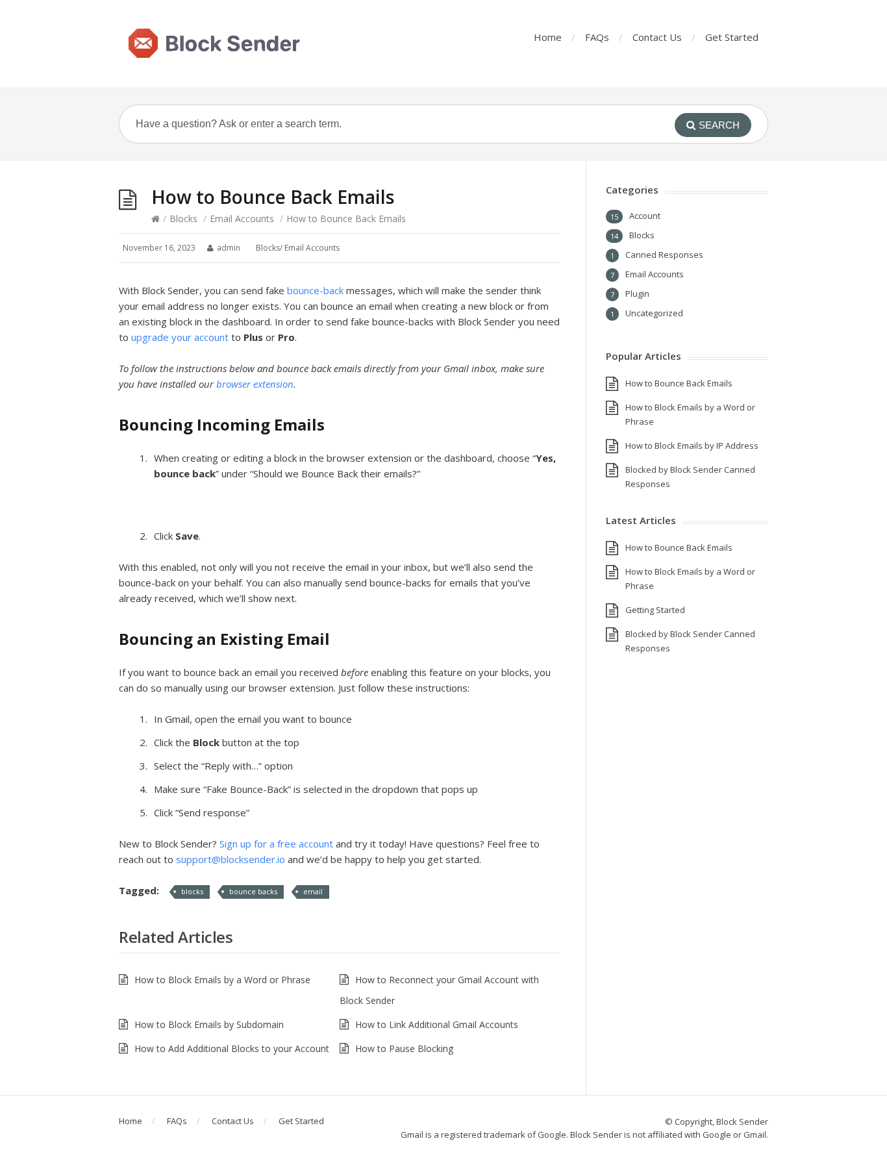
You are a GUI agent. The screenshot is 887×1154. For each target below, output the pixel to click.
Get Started (731, 37)
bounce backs (253, 891)
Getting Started (655, 610)
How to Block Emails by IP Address (691, 445)
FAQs (597, 37)
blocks (192, 891)
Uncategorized (654, 313)
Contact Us (657, 37)
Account (644, 215)
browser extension (255, 383)
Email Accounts (242, 218)
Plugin (637, 293)
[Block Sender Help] (215, 44)
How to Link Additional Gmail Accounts (436, 1024)
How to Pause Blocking (404, 1048)
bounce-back (315, 290)
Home (548, 37)
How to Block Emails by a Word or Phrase (222, 979)
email (313, 891)
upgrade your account (180, 337)
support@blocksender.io (230, 859)
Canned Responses (664, 254)
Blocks (183, 218)
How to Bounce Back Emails (678, 383)
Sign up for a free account (276, 843)
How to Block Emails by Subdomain (209, 1024)
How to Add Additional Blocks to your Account (231, 1048)
